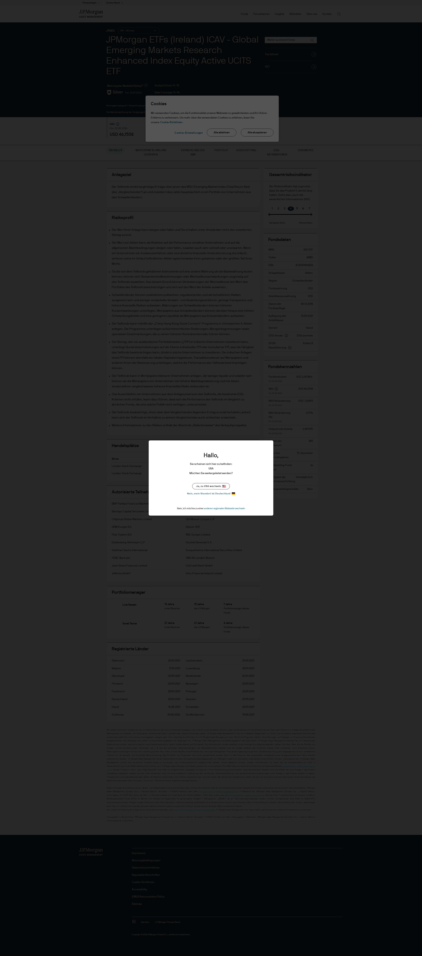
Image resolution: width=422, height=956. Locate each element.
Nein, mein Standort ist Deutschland (208, 494)
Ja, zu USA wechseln (208, 486)
